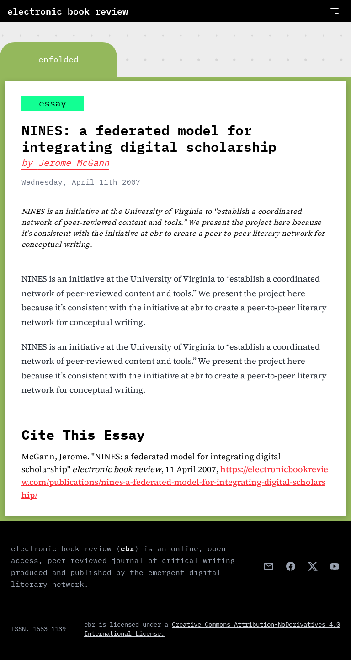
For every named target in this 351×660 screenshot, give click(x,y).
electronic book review (67, 11)
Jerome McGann (73, 162)
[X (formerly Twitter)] (312, 566)
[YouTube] (334, 566)
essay (52, 103)
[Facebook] (290, 566)
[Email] (268, 566)
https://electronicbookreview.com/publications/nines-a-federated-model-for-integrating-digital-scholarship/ (174, 481)
